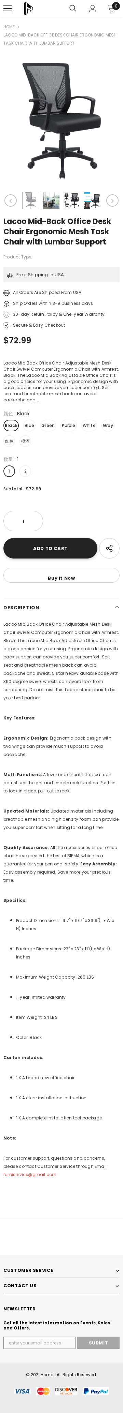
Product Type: (17, 257)
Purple (68, 425)
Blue (29, 425)
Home (9, 27)
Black (11, 425)
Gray (108, 425)
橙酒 (25, 441)
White (89, 425)
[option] (61, 121)
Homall (48, 1375)
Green (48, 425)
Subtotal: (13, 489)
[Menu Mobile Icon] (7, 8)
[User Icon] (92, 8)
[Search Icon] (72, 8)
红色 (9, 441)
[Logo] (28, 8)
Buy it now (61, 578)
